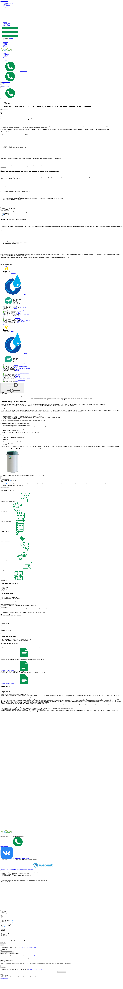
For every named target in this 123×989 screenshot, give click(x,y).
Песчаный (3, 929)
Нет (5, 214)
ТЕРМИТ (17, 316)
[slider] (61, 114)
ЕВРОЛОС (13, 273)
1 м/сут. (19, 212)
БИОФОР (17, 322)
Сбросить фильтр (4, 109)
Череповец (10, 38)
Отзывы (5, 43)
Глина (2, 926)
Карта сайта (24, 869)
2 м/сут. (31, 212)
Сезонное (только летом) (6, 920)
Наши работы (6, 40)
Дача (2, 910)
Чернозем (3, 930)
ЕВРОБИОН (18, 313)
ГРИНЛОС (17, 318)
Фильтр (2, 392)
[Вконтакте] (7, 858)
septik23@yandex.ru (7, 7)
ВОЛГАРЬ (17, 315)
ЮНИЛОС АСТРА (23, 307)
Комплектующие (6, 5)
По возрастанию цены (19, 396)
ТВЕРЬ (15, 308)
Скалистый (3, 931)
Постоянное (3, 921)
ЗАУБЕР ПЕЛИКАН (24, 314)
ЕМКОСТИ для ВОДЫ (25, 320)
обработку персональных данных (29, 947)
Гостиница (3, 912)
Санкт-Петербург (4, 1)
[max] (16, 858)
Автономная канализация (8, 3)
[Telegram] (24, 858)
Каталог (5, 39)
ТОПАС (16, 306)
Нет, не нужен (4, 935)
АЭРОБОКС (18, 319)
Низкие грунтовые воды (6, 924)
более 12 (2, 919)
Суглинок (3, 928)
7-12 (2, 917)
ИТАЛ (25, 294)
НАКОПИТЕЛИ (21, 321)
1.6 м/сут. (25, 212)
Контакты (5, 46)
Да (8, 214)
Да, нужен (3, 934)
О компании (5, 42)
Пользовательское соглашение (7, 869)
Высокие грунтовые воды (6, 922)
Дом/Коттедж (4, 911)
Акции (4, 45)
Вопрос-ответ (6, 44)
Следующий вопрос (8, 960)
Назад (2, 960)
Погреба (5, 4)
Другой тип (3, 913)
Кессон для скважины (25, 310)
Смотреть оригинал (10, 656)
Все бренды (5, 266)
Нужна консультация (5, 925)
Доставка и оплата (18, 869)
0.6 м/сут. (13, 212)
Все (1, 214)
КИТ (24, 305)
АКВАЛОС (17, 312)
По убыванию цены (29, 396)
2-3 (1, 915)
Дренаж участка (6, 6)
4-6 (1, 916)
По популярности (8, 396)
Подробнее (3, 656)
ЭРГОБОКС (18, 311)
